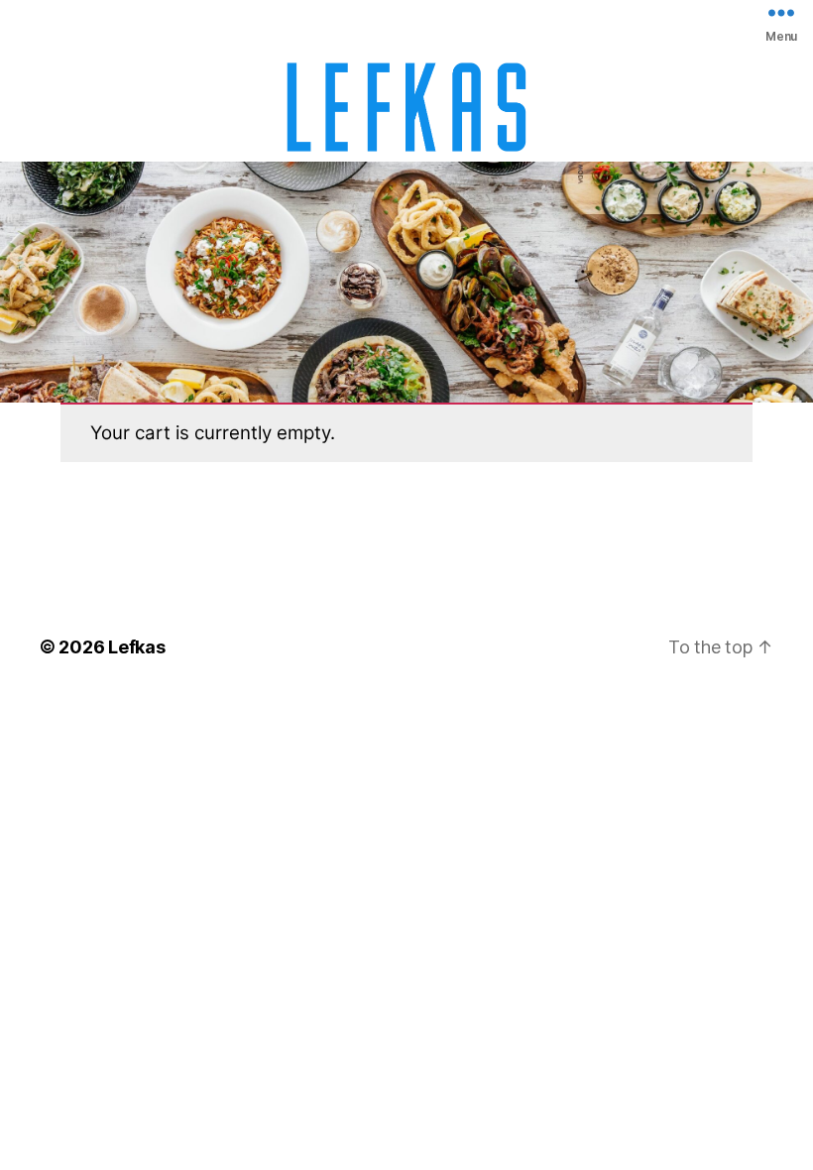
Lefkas (136, 647)
